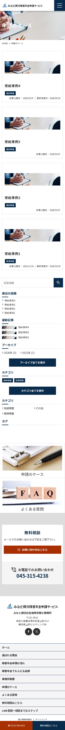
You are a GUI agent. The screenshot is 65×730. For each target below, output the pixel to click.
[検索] (58, 282)
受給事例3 (13, 141)
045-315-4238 (32, 575)
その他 (39, 408)
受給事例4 (13, 85)
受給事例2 (13, 197)
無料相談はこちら (48, 725)
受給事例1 (13, 253)
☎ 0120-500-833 (16, 725)
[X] (36, 631)
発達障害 (10, 261)
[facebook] (28, 631)
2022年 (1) (28, 352)
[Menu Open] (59, 5)
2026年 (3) (10, 352)
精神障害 (10, 93)
